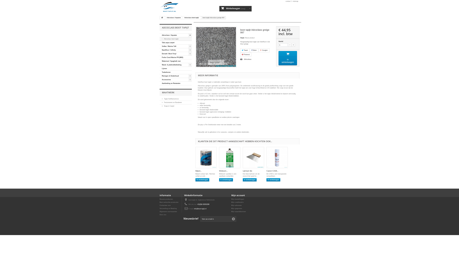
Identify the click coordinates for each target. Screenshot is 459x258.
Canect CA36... (272, 171)
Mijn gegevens (236, 208)
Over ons (163, 215)
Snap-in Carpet (169, 106)
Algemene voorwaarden (168, 211)
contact (288, 1)
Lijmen (164, 68)
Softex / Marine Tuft (169, 46)
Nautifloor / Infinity (169, 50)
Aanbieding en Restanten (171, 83)
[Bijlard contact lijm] (206, 157)
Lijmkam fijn (247, 171)
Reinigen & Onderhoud (170, 76)
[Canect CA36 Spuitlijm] (277, 157)
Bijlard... (198, 171)
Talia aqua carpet (168, 42)
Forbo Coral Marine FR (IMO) (172, 57)
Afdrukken (247, 59)
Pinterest (246, 54)
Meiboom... (223, 171)
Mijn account (238, 195)
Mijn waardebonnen (238, 211)
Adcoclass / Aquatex (169, 35)
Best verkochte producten (169, 202)
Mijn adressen (236, 205)
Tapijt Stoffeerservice (171, 99)
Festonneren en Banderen (173, 102)
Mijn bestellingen (237, 199)
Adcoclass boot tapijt (170, 39)
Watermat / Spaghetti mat (171, 61)
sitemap (295, 1)
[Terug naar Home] (162, 17)
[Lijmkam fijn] (253, 157)
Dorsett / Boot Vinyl (169, 54)
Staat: (242, 38)
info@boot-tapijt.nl (200, 209)
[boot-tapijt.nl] (182, 7)
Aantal (281, 41)
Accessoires (166, 80)
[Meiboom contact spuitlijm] (229, 157)
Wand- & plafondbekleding (171, 65)
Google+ (265, 50)
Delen (254, 50)
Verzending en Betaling (168, 208)
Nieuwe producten (166, 199)
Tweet (245, 50)
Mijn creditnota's (237, 202)
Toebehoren (166, 72)
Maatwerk (168, 92)
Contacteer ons (165, 205)
